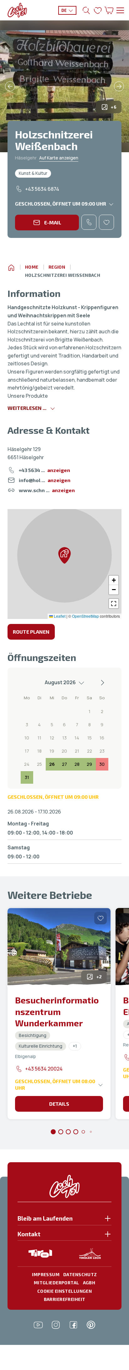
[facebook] (73, 1324)
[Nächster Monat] (102, 682)
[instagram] (55, 1324)
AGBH (89, 1282)
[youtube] (38, 1324)
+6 (113, 107)
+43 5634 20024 (44, 1068)
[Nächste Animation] (119, 86)
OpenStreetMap (85, 616)
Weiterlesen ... (27, 408)
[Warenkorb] (109, 10)
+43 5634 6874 (42, 188)
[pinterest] (90, 1324)
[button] (64, 555)
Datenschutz (80, 1274)
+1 (75, 1046)
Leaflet (59, 616)
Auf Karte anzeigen (58, 158)
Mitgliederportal (56, 1282)
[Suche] (86, 10)
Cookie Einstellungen (64, 1291)
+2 (99, 976)
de (64, 10)
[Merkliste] (98, 10)
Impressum (45, 1274)
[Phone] (88, 222)
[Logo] (17, 10)
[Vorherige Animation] (10, 86)
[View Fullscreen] (113, 603)
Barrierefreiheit (64, 1299)
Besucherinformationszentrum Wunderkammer (57, 1011)
